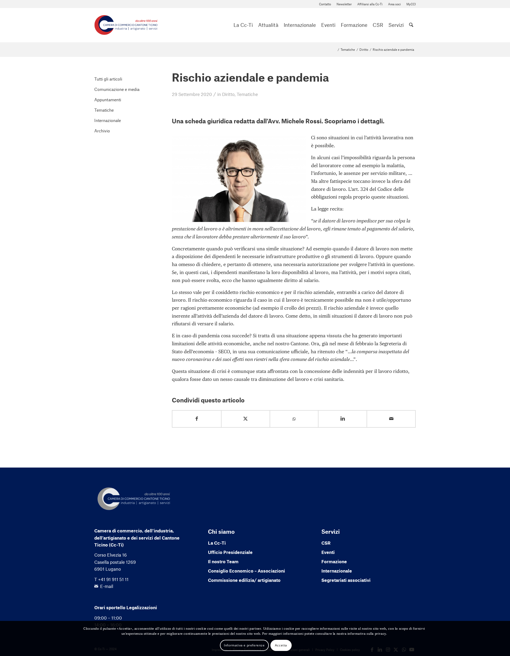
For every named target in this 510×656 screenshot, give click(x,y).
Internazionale (107, 120)
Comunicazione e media (116, 89)
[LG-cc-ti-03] (126, 25)
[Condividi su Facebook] (196, 419)
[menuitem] (325, 4)
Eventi (328, 552)
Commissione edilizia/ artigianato (244, 580)
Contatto (325, 4)
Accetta (281, 645)
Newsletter (344, 4)
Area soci (394, 4)
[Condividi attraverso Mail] (391, 419)
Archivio (102, 130)
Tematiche (247, 94)
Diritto (228, 94)
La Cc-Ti (217, 542)
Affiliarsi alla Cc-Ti (369, 4)
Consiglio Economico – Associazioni (246, 570)
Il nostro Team (223, 561)
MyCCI (411, 4)
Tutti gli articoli (108, 78)
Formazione (334, 561)
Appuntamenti (107, 99)
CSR (325, 542)
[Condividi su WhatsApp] (294, 419)
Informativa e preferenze (244, 645)
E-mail (106, 586)
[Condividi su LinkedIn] (342, 419)
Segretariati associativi (346, 580)
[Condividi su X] (246, 419)
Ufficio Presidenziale (230, 552)
